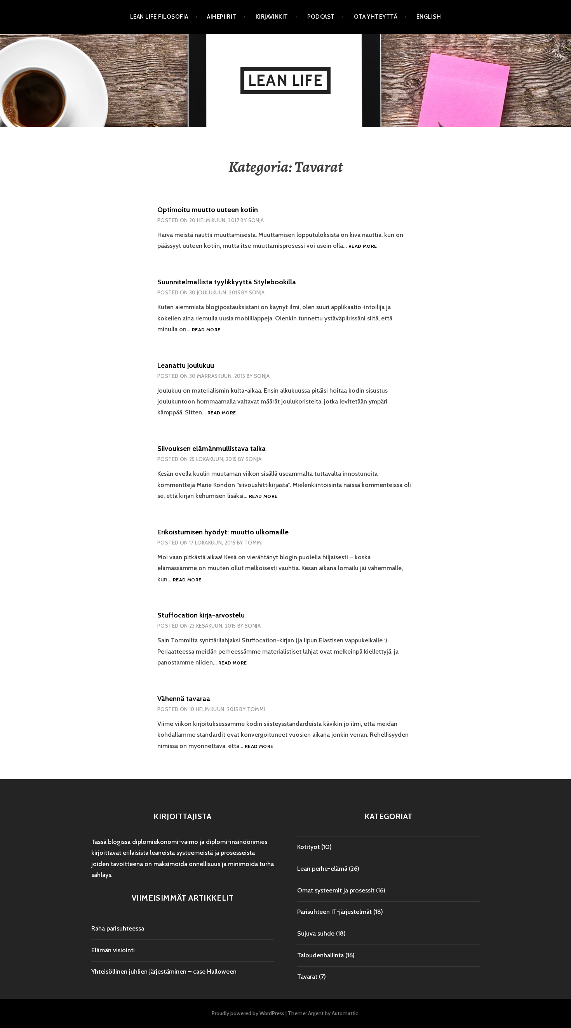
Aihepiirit (222, 16)
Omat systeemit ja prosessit (335, 890)
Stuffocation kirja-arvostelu (201, 615)
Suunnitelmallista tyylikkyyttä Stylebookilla (226, 282)
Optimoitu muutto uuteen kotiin (207, 209)
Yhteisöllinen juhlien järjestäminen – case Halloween (164, 971)
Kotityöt (308, 847)
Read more (362, 246)
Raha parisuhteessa (117, 928)
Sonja (256, 220)
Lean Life (285, 80)
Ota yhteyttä (375, 16)
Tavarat (307, 976)
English (428, 16)
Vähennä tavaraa (183, 698)
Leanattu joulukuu (185, 365)
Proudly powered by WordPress (248, 1013)
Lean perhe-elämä (322, 868)
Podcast (321, 16)
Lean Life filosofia (159, 16)
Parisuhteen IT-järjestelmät (334, 911)
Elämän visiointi (113, 950)
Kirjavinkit (272, 16)
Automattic (345, 1013)
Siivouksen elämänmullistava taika (211, 448)
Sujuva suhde (315, 933)
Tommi (253, 542)
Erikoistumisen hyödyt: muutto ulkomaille (223, 532)
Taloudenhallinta (320, 955)
